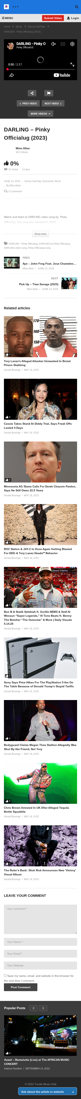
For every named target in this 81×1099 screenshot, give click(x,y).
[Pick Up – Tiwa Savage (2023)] (40, 287)
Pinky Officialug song (39, 248)
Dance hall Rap (33, 181)
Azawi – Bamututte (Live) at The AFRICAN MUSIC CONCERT (36, 1061)
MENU (9, 18)
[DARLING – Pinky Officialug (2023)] (40, 336)
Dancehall (47, 181)
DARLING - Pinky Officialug (23, 243)
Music (58, 181)
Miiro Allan (23, 148)
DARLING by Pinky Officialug (54, 243)
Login (74, 18)
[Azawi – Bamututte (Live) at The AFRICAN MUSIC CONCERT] (40, 1035)
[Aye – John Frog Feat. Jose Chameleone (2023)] (40, 267)
